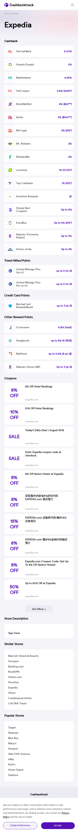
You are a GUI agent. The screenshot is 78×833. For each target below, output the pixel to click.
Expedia (13, 687)
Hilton (12, 693)
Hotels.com (15, 677)
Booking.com (16, 666)
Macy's (12, 743)
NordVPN (14, 671)
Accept (58, 825)
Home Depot (15, 769)
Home (6, 13)
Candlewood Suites (20, 698)
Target (12, 727)
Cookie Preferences (20, 825)
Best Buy (13, 738)
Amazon (13, 748)
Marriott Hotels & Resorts (23, 656)
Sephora (13, 775)
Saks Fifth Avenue (19, 754)
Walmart (13, 732)
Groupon (13, 661)
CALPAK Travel (17, 703)
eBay (11, 759)
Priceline (13, 682)
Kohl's (11, 764)
